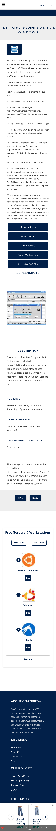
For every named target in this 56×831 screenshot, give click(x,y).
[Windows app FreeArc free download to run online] (14, 49)
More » (28, 659)
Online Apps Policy (20, 776)
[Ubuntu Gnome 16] (29, 560)
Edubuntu (28, 605)
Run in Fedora (28, 245)
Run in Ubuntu (28, 236)
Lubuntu (28, 640)
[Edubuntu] (29, 595)
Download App (28, 227)
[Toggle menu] (3, 5)
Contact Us (16, 757)
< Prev (21, 498)
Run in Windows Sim (28, 255)
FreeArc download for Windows (28, 30)
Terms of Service (19, 785)
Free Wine (39, 543)
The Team (16, 747)
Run (28, 578)
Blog (13, 761)
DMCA (14, 790)
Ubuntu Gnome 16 (28, 570)
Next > (35, 498)
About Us (15, 752)
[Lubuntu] (29, 629)
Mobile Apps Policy (20, 780)
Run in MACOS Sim (28, 264)
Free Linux (19, 543)
